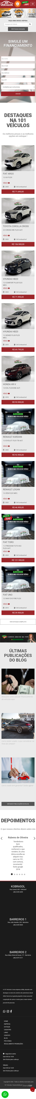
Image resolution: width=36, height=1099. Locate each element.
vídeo (5, 183)
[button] (2, 13)
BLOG (6, 1038)
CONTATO (7, 1035)
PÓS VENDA (8, 1041)
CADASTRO (7, 1029)
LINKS (6, 1032)
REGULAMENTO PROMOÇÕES (13, 1044)
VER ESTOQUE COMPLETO (18, 622)
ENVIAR (18, 94)
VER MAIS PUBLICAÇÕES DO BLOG (18, 804)
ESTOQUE (7, 1027)
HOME (6, 1021)
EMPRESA (7, 1024)
